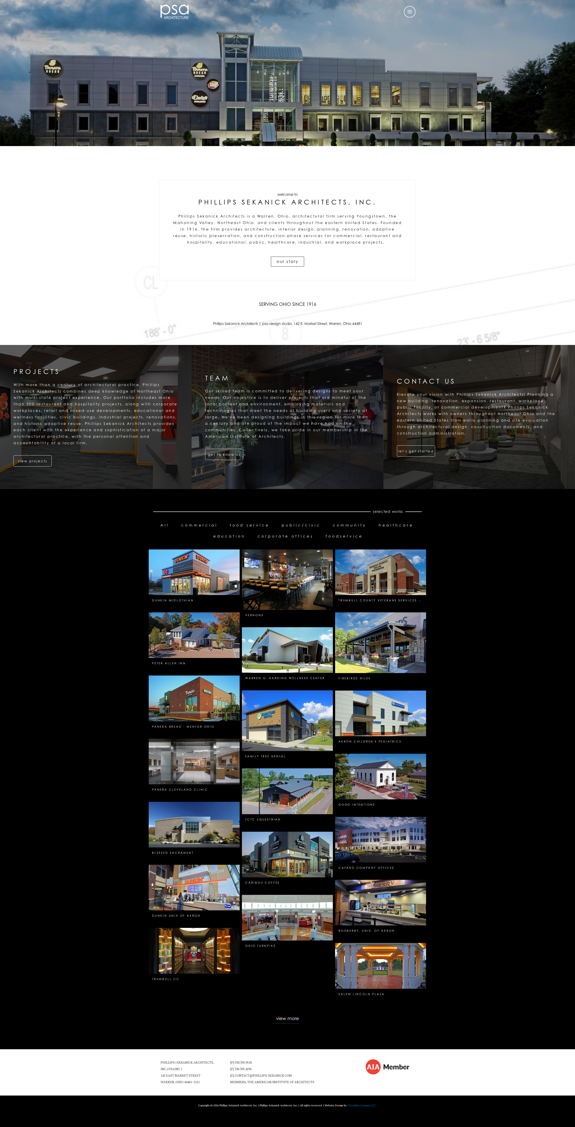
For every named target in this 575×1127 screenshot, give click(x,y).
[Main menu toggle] (410, 11)
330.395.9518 (243, 1062)
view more (287, 1018)
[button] (32, 461)
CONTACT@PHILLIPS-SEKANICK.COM (263, 1075)
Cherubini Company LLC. (362, 1105)
